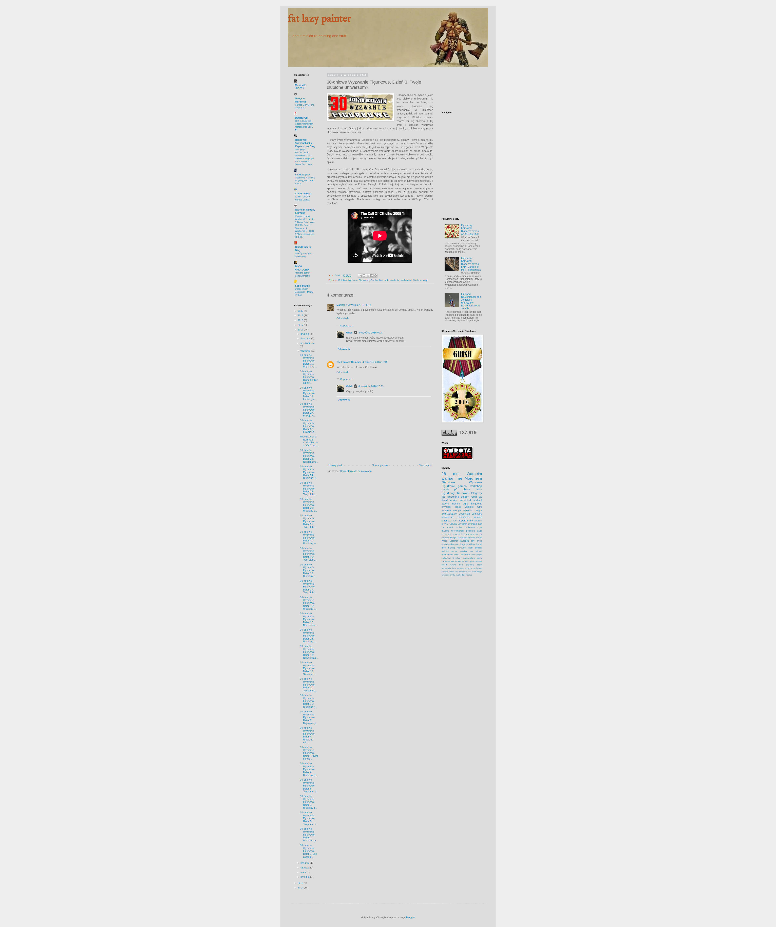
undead (477, 500)
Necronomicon (475, 537)
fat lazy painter (319, 19)
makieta (445, 531)
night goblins (475, 547)
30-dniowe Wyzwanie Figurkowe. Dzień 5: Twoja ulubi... (308, 785)
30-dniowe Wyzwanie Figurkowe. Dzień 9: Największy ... (309, 717)
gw (480, 496)
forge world (465, 544)
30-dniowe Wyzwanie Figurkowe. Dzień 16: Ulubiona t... (308, 603)
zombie (478, 517)
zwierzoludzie (449, 513)
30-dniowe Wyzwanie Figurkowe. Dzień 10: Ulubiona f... (308, 701)
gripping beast (474, 565)
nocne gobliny (459, 551)
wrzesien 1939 (448, 575)
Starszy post (425, 465)
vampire (469, 506)
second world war (450, 571)
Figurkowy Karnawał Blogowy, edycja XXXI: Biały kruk (470, 229)
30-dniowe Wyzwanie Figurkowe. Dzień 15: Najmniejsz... (308, 619)
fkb (443, 496)
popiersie (470, 531)
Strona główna (380, 465)
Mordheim (394, 280)
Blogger (410, 917)
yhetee (469, 575)
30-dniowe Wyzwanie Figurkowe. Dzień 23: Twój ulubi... (308, 488)
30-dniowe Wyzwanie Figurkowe (353, 280)
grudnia (305, 333)
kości (455, 520)
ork (480, 534)
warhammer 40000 (451, 554)
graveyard (457, 534)
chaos (466, 489)
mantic (450, 527)
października (307, 343)
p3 (456, 489)
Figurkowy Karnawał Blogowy (462, 493)
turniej (470, 520)
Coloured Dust (303, 193)
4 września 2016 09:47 (371, 332)
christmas (446, 534)
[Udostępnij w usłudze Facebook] (372, 276)
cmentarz (447, 520)
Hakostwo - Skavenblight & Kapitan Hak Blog (305, 143)
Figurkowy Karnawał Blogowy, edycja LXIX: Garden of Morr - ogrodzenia (471, 264)
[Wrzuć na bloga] (364, 276)
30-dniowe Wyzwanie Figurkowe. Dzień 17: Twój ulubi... (308, 587)
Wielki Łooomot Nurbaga (455, 541)
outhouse (477, 568)
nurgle (478, 510)
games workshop (470, 486)
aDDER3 (299, 88)
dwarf (445, 500)
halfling (451, 547)
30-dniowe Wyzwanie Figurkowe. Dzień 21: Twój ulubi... (308, 521)
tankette (463, 571)
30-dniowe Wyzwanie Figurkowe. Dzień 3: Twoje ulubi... (308, 818)
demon (456, 503)
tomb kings (477, 571)
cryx (480, 527)
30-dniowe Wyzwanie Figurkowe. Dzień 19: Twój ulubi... (308, 554)
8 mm (471, 555)
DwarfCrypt (301, 117)
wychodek (460, 575)
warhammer (406, 280)
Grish (349, 332)
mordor (468, 568)
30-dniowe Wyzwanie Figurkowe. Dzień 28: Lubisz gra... (308, 393)
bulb (461, 565)
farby (479, 489)
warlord (464, 554)
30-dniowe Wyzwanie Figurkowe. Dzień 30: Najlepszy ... (308, 361)
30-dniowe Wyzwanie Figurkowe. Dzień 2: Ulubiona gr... (309, 834)
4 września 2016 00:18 (358, 305)
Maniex (340, 305)
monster (474, 534)
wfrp (425, 280)
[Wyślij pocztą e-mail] (360, 276)
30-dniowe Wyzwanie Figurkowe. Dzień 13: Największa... (309, 652)
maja (303, 872)
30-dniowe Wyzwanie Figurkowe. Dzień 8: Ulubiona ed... (307, 735)
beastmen (464, 513)
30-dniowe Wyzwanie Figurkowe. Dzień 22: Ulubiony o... (308, 505)
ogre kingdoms (472, 503)
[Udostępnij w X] (368, 276)
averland (472, 524)
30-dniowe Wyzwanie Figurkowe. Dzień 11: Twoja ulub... (308, 684)
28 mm (451, 474)
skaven (445, 537)
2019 (301, 315)
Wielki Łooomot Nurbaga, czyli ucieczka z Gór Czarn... (309, 441)
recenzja (446, 510)
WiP (480, 561)
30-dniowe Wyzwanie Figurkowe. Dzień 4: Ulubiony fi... (308, 802)
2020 (301, 310)
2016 (301, 329)
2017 (301, 325)
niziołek (445, 551)
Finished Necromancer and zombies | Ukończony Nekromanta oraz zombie (471, 301)
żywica (445, 503)
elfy (472, 541)
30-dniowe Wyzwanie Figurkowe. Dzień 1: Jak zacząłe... (308, 851)
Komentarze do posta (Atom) (356, 471)
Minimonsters (469, 558)
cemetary (477, 513)
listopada (305, 338)
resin (474, 496)
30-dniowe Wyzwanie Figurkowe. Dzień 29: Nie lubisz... (309, 377)
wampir (457, 510)
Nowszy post (335, 465)
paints (445, 489)
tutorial (479, 551)
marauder (461, 547)
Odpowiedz (342, 318)
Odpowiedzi (346, 325)
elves (479, 541)
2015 (301, 883)
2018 (301, 320)
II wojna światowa (458, 537)
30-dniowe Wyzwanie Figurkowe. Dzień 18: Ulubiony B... (308, 570)
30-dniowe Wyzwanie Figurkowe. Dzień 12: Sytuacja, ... (308, 668)
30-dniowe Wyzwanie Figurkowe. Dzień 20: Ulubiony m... (308, 538)
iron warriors (458, 568)
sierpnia (305, 862)
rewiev (454, 500)
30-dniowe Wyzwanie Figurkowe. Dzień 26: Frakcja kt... (307, 426)
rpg (471, 551)
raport (462, 520)
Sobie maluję (302, 285)
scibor (465, 496)
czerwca (305, 867)
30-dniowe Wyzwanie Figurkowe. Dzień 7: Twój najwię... (309, 753)
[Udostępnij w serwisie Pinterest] (375, 276)
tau (469, 571)
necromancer (457, 531)
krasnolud (465, 500)
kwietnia (305, 877)
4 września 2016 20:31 (371, 386)
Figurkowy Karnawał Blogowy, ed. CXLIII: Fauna (305, 180)
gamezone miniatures (455, 517)
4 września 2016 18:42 (375, 362)
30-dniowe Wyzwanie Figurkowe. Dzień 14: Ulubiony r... (308, 635)
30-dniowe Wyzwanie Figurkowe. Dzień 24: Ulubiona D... (308, 472)
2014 (301, 887)
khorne (466, 534)
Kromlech (456, 558)
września (305, 350)
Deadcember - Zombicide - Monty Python (304, 292)
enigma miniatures (451, 544)
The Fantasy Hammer (348, 362)
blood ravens (449, 565)
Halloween (446, 558)
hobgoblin (446, 568)
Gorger (479, 555)
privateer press (451, 506)
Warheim (417, 280)
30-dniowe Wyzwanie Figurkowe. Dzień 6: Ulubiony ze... (309, 769)
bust (480, 524)
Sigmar (465, 561)
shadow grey (302, 174)
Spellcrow (473, 561)
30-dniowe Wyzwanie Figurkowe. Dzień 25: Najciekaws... (309, 456)
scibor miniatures (465, 527)
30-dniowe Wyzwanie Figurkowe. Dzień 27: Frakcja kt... (307, 410)
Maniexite (300, 85)
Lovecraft (383, 280)
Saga (479, 531)
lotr (443, 527)
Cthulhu (374, 280)
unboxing (453, 496)
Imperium (468, 510)
